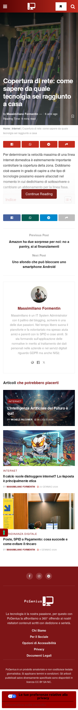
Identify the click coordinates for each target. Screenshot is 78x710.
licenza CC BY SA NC (38, 682)
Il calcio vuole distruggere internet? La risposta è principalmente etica (38, 478)
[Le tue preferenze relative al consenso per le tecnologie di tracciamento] (4, 533)
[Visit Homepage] (31, 6)
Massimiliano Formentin (22, 114)
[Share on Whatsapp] (30, 144)
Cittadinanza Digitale (20, 534)
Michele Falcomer (21, 419)
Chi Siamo (39, 630)
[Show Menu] (5, 6)
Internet (16, 128)
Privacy (39, 649)
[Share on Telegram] (48, 144)
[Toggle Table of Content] (66, 199)
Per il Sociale (39, 637)
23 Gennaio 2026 (48, 486)
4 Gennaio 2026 (48, 549)
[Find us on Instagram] (39, 576)
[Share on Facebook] (12, 144)
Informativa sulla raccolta (25, 705)
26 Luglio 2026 (44, 419)
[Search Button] (73, 6)
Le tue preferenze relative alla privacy (43, 696)
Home (6, 128)
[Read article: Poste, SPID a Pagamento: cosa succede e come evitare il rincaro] (39, 511)
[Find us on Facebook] (29, 576)
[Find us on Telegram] (48, 576)
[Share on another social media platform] (66, 144)
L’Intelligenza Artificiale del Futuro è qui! (37, 410)
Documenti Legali (39, 655)
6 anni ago (51, 114)
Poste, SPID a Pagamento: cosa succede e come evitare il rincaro (35, 541)
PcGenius (11, 669)
